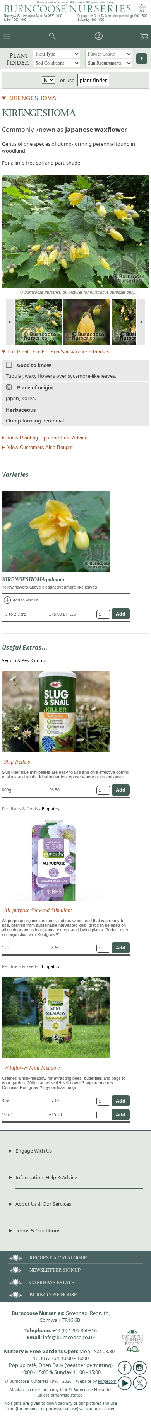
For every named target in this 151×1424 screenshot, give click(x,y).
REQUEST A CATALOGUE (58, 1257)
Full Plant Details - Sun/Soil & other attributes (58, 352)
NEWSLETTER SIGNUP (55, 1269)
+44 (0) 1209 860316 (74, 1330)
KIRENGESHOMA (32, 98)
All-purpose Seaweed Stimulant (38, 910)
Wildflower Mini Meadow (32, 1068)
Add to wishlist (20, 600)
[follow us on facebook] (125, 1372)
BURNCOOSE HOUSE (53, 1294)
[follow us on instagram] (140, 1372)
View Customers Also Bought (40, 447)
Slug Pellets (17, 762)
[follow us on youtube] (125, 1388)
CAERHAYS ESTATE (51, 1282)
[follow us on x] (140, 1388)
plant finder (93, 80)
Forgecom (107, 1381)
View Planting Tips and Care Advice (47, 438)
